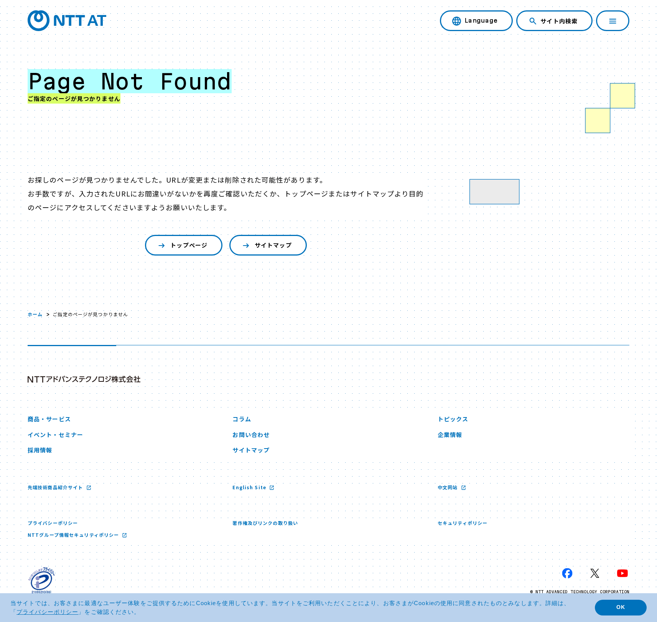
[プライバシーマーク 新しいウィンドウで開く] (41, 580)
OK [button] (620, 607)
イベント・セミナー (55, 435)
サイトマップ (273, 245)
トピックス (453, 419)
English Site (250, 487)
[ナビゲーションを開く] (612, 20)
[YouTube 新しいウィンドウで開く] (622, 573)
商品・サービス (49, 419)
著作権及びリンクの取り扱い (265, 523)
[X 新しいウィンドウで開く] (595, 573)
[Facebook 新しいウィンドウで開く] (567, 573)
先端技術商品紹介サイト (56, 487)
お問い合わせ (251, 435)
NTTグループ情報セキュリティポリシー (74, 534)
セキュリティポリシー (462, 523)
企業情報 (450, 435)
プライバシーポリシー (53, 523)
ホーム (35, 314)
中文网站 (448, 487)
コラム (241, 419)
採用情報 (40, 450)
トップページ (188, 245)
